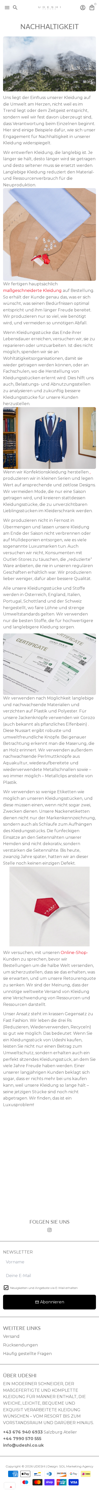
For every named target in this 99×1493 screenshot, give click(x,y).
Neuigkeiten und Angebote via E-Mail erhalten (44, 1288)
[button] (9, 1487)
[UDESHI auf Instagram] (49, 1230)
